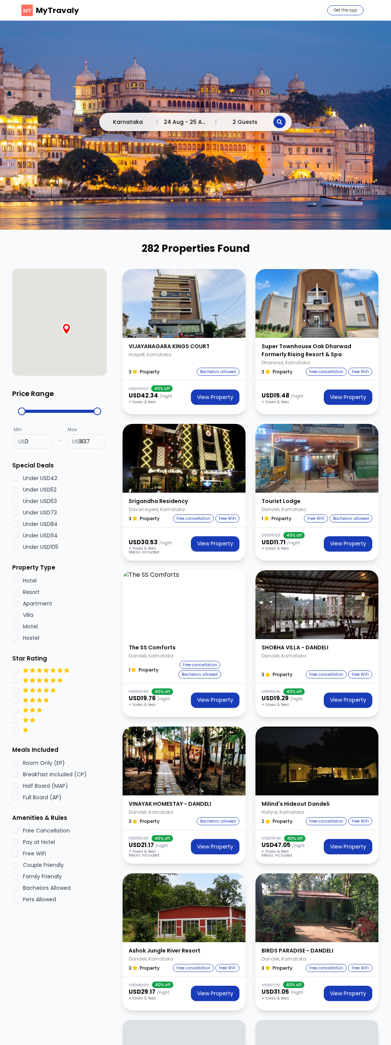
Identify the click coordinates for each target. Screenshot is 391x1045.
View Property (215, 397)
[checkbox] (15, 478)
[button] (184, 303)
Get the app (345, 10)
